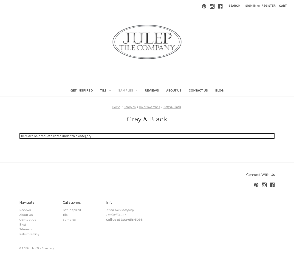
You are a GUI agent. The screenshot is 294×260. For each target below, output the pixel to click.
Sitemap (25, 229)
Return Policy (29, 234)
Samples (125, 90)
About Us (173, 90)
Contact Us (198, 90)
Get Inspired (82, 90)
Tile (103, 90)
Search (234, 6)
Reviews (152, 90)
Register (268, 6)
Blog (219, 90)
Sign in (250, 6)
